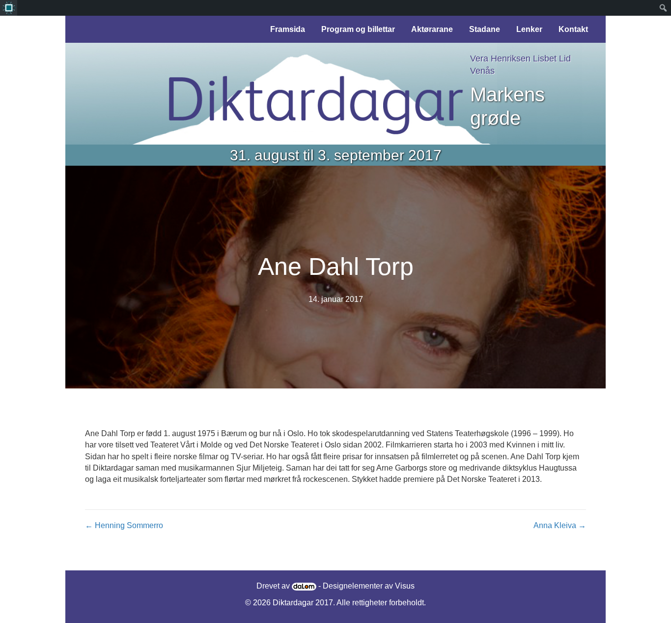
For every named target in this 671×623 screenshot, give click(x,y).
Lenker (529, 29)
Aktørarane (432, 29)
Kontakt (573, 29)
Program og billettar (358, 29)
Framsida (287, 29)
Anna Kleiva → (559, 525)
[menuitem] (8, 8)
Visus (405, 586)
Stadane (484, 29)
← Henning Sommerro (124, 525)
